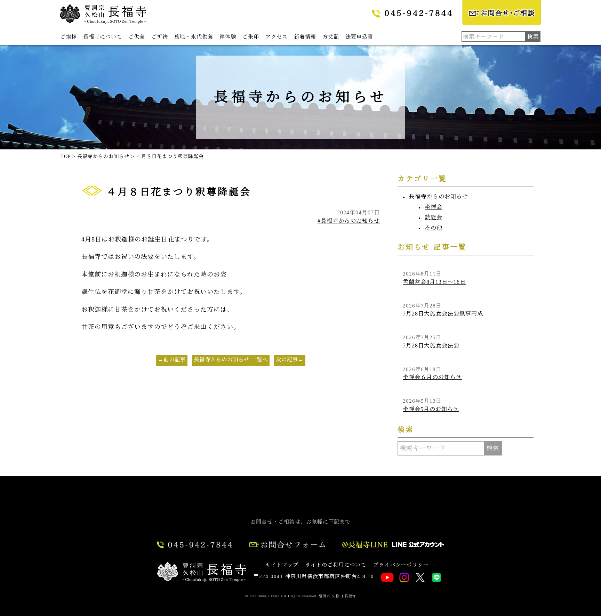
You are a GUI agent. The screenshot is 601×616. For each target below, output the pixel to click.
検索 (492, 448)
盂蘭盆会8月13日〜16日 (434, 282)
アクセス (276, 37)
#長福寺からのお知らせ (349, 221)
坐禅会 (433, 207)
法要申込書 (359, 37)
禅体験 (227, 37)
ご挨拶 (68, 37)
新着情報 (305, 37)
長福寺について (102, 37)
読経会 (433, 217)
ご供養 (136, 37)
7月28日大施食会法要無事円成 (443, 314)
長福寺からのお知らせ (438, 196)
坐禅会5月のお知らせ (431, 409)
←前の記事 (172, 359)
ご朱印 (250, 37)
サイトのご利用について (335, 565)
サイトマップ (282, 565)
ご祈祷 (159, 37)
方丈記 (330, 37)
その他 (433, 228)
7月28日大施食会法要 (431, 345)
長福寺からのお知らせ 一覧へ (231, 359)
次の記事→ (290, 359)
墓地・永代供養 (193, 37)
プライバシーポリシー (401, 565)
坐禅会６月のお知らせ (432, 377)
